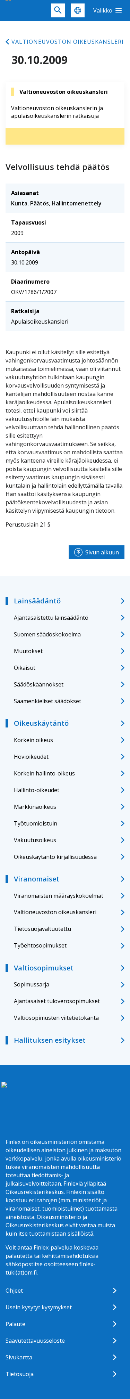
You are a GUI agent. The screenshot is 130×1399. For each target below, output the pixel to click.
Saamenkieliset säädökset (47, 701)
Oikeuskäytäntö (41, 723)
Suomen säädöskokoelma (47, 634)
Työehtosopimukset (40, 945)
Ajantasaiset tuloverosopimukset (57, 1001)
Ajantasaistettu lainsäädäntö (51, 617)
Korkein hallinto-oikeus (44, 773)
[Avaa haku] (58, 10)
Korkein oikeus (33, 740)
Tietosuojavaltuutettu (42, 929)
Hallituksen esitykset (50, 1040)
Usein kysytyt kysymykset (39, 1307)
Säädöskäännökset (38, 684)
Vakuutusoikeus (35, 840)
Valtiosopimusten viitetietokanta (56, 1018)
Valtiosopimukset (43, 968)
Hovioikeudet (31, 756)
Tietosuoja (20, 1374)
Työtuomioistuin (35, 823)
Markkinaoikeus (35, 807)
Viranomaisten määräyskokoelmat (58, 896)
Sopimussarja (31, 984)
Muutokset (28, 651)
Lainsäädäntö (37, 600)
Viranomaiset (36, 879)
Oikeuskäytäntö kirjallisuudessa (55, 857)
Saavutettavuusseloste (35, 1340)
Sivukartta (19, 1357)
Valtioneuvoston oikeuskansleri (67, 42)
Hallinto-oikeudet (36, 790)
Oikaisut (24, 668)
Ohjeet (14, 1290)
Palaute (15, 1324)
